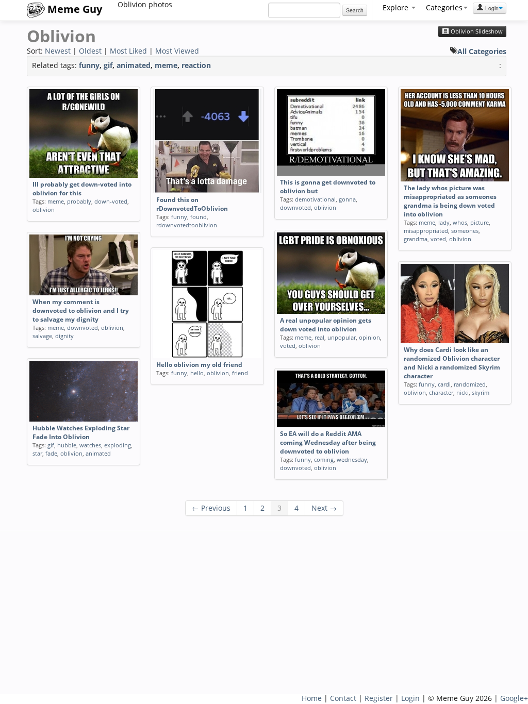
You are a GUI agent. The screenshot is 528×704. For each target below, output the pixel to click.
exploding (117, 445)
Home (312, 698)
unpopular (341, 337)
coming (324, 459)
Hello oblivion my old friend (199, 364)
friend (240, 373)
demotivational (315, 199)
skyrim (480, 392)
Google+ (514, 698)
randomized (470, 384)
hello (197, 373)
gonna (347, 199)
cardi (444, 384)
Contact (343, 698)
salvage (42, 336)
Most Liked (128, 51)
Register (379, 698)
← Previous (211, 508)
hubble (66, 445)
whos (460, 222)
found (198, 217)
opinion (369, 337)
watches (90, 445)
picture (479, 222)
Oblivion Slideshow (476, 31)
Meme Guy (73, 9)
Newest (58, 51)
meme (166, 65)
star (37, 453)
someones (464, 230)
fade (51, 453)
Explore (396, 7)
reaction (196, 65)
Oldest (90, 51)
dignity (64, 336)
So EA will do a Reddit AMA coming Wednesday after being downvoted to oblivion (328, 442)
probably (79, 201)
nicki (462, 392)
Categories (444, 7)
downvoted (295, 207)
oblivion (43, 209)
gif (108, 65)
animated (134, 65)
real (319, 337)
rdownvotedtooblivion (186, 225)
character (441, 392)
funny (89, 65)
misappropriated (426, 230)
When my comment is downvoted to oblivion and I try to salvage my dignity (80, 310)
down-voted (110, 201)
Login (491, 8)
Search (355, 10)
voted (438, 239)
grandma (415, 239)
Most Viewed (177, 51)
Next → (324, 508)
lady (444, 222)
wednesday (352, 459)
